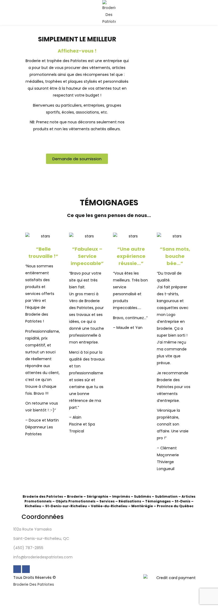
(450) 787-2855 (28, 547)
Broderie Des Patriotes (33, 584)
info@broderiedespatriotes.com (43, 557)
